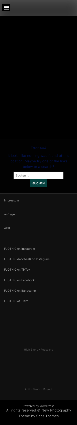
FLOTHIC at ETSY (16, 301)
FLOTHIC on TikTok (17, 269)
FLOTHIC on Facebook (19, 280)
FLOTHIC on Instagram (19, 248)
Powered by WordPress (38, 406)
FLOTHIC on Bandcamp (20, 290)
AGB (7, 228)
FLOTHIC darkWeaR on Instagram (26, 259)
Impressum (11, 200)
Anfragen (10, 214)
